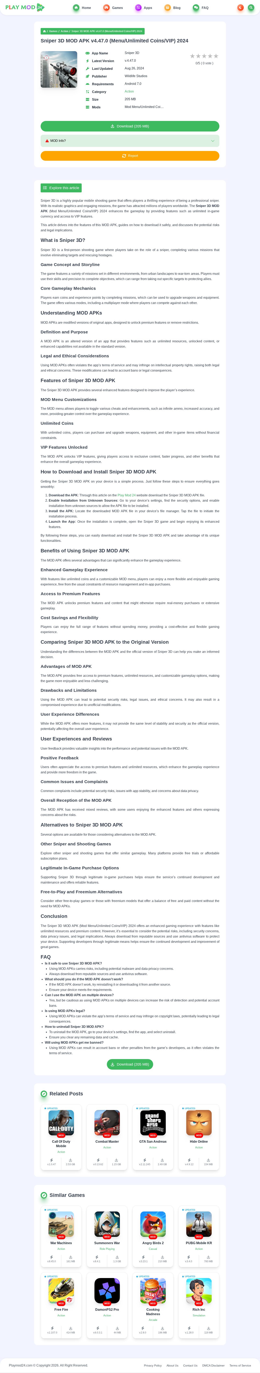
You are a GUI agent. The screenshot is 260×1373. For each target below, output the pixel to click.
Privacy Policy (153, 1365)
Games (117, 8)
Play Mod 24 (127, 495)
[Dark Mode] (240, 7)
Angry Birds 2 (153, 1243)
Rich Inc (199, 1309)
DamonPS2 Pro (107, 1309)
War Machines (61, 1243)
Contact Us (190, 1365)
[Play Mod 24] (25, 7)
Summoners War (107, 1243)
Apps (147, 8)
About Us (172, 1365)
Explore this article (63, 188)
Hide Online (199, 1141)
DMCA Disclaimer (213, 1365)
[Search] (251, 7)
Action (64, 31)
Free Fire (61, 1309)
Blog (176, 8)
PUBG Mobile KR (199, 1243)
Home (86, 8)
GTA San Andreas (153, 1141)
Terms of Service (240, 1365)
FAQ (204, 8)
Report (133, 155)
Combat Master (107, 1141)
